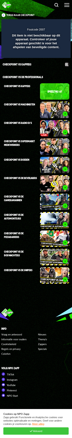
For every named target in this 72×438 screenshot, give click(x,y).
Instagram (11, 379)
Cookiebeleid (8, 344)
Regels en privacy (11, 348)
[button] (59, 24)
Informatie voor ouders (14, 339)
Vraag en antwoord (11, 334)
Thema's (42, 339)
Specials (42, 348)
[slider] (35, 53)
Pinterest (11, 390)
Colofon (5, 353)
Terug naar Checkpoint (20, 15)
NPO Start (12, 395)
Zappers (42, 344)
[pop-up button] (53, 24)
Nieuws (42, 334)
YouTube (11, 385)
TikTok (10, 374)
